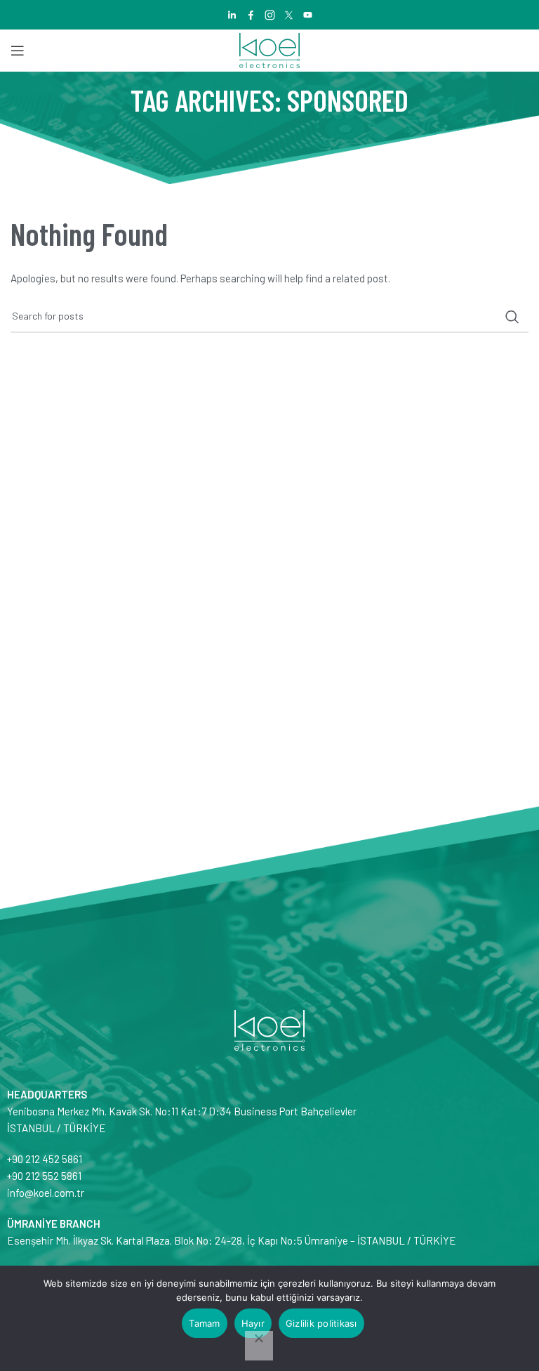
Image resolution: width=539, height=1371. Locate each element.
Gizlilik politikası (321, 1323)
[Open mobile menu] (18, 51)
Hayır (253, 1323)
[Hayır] (259, 1345)
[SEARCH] (512, 317)
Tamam (204, 1323)
